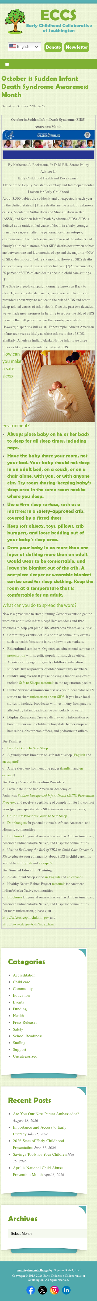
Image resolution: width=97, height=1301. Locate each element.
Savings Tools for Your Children (40, 1154)
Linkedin (66, 1290)
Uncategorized (25, 1056)
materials (58, 883)
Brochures (14, 836)
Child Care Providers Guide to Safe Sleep (37, 815)
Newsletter (77, 47)
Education (21, 995)
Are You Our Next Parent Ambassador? (46, 1113)
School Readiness (28, 1035)
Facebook (30, 1290)
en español (10, 761)
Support (19, 1049)
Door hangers (17, 822)
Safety (18, 1029)
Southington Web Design (32, 1270)
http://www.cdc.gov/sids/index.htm (28, 924)
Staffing (19, 1042)
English (22, 46)
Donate (53, 47)
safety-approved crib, (60, 511)
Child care (21, 981)
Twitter (42, 1290)
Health (18, 1015)
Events (18, 1002)
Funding (20, 1008)
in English (24, 863)
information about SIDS (47, 696)
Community (23, 988)
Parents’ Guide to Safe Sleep (27, 747)
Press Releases (25, 1022)
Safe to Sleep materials (36, 682)
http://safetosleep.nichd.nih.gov (25, 917)
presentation (16, 655)
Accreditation (24, 975)
